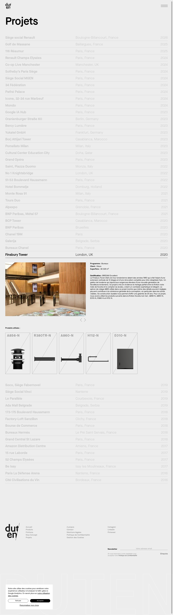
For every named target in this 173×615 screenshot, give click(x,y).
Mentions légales (74, 532)
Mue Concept (31, 535)
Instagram (112, 527)
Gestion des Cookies (75, 537)
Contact (70, 529)
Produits (29, 529)
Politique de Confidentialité (78, 535)
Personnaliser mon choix (29, 605)
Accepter (40, 601)
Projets (29, 537)
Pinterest (111, 532)
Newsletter (112, 549)
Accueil (29, 527)
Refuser (18, 601)
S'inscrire (164, 554)
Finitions (29, 532)
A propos (70, 527)
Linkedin (111, 529)
